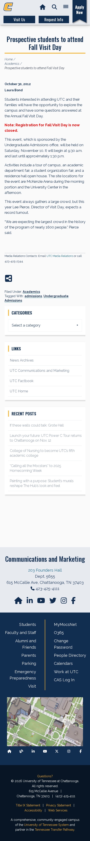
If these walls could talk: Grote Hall (37, 425)
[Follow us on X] (57, 751)
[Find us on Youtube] (45, 751)
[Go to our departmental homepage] (18, 602)
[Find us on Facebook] (81, 751)
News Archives (22, 360)
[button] (54, 7)
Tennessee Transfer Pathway (54, 829)
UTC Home (19, 391)
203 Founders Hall (45, 570)
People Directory (70, 655)
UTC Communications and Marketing (39, 371)
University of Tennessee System (46, 825)
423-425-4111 (47, 588)
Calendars (63, 663)
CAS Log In (64, 680)
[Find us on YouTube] (41, 602)
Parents (28, 655)
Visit (32, 686)
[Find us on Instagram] (64, 602)
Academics (31, 291)
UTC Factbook (21, 381)
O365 (59, 632)
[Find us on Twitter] (53, 602)
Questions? (45, 776)
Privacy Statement (58, 805)
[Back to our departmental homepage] (9, 751)
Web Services (58, 810)
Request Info (53, 19)
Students (27, 624)
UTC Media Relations (60, 256)
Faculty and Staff (20, 632)
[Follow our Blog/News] (21, 751)
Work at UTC (66, 671)
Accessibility (33, 810)
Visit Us (19, 19)
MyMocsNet (65, 624)
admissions (33, 296)
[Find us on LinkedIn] (30, 602)
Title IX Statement (28, 805)
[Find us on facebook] (73, 602)
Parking (29, 663)
